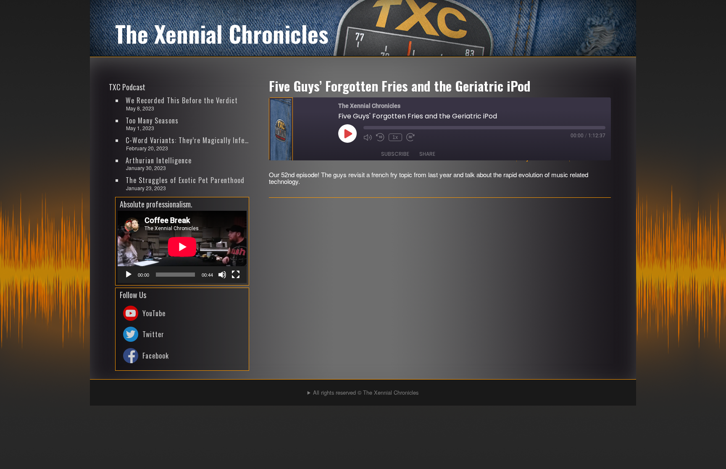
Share (427, 153)
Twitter (153, 334)
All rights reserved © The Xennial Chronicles (365, 392)
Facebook (155, 356)
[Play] (128, 274)
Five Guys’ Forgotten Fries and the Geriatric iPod (400, 85)
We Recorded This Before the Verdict (182, 100)
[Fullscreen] (235, 274)
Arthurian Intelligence (159, 160)
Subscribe (395, 153)
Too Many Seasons (152, 120)
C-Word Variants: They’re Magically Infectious (188, 140)
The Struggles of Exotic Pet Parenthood (185, 180)
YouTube (154, 313)
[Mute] (222, 274)
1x (395, 137)
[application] (182, 247)
